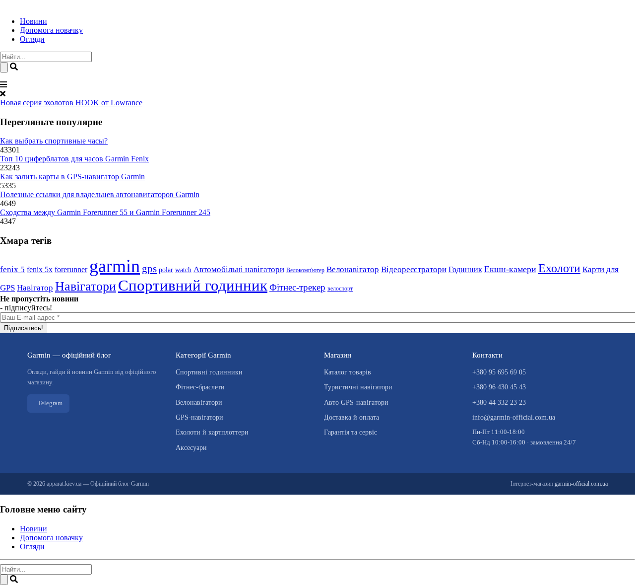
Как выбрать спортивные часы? (54, 141)
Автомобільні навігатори (238, 269)
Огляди (32, 39)
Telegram (50, 403)
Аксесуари (191, 447)
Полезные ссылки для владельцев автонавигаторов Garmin (99, 194)
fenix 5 (12, 269)
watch (183, 270)
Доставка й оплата (351, 417)
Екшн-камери (510, 269)
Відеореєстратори (413, 269)
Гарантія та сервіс (350, 432)
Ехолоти (559, 268)
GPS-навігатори (199, 417)
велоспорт (340, 288)
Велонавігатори (199, 402)
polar (166, 270)
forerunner (71, 269)
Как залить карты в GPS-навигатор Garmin (72, 176)
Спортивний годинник (192, 285)
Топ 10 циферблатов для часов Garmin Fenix (74, 158)
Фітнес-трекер (297, 287)
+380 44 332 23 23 (499, 402)
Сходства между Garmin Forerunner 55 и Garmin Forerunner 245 (105, 212)
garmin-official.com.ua (581, 483)
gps (149, 269)
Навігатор (35, 287)
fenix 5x (40, 269)
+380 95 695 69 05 (499, 372)
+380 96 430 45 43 (499, 387)
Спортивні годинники (209, 372)
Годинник (465, 269)
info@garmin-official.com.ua (513, 417)
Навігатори (85, 286)
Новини (33, 21)
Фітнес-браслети (200, 387)
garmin (114, 266)
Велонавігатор (352, 269)
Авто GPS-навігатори (356, 402)
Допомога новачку (51, 30)
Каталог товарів (347, 372)
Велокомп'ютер (305, 270)
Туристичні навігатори (358, 387)
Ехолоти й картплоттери (212, 432)
